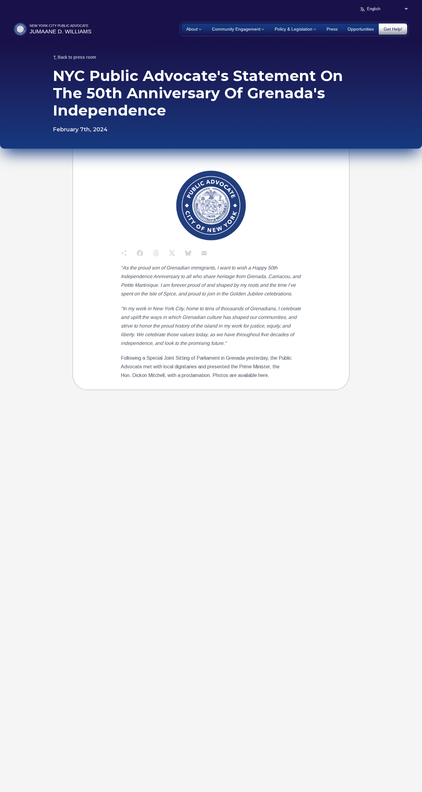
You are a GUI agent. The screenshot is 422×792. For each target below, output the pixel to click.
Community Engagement (236, 29)
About (192, 29)
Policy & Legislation (293, 29)
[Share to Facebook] (140, 253)
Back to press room (77, 57)
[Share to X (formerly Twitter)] (172, 253)
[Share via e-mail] (204, 253)
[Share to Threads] (156, 253)
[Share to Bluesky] (188, 253)
